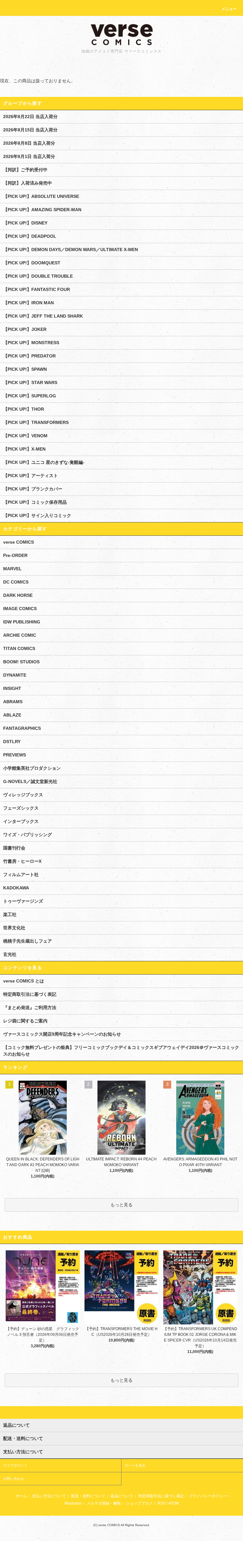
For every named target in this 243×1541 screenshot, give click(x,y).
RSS (161, 1503)
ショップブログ (139, 1503)
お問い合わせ (13, 1479)
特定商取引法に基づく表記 (29, 994)
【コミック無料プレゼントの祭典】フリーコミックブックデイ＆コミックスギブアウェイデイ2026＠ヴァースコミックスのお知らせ (121, 1051)
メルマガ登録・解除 (104, 1503)
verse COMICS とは (23, 980)
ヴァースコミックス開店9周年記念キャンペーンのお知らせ (62, 1034)
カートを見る (135, 1465)
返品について (121, 1496)
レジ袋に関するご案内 (25, 1020)
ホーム (21, 1496)
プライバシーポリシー (208, 1496)
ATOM (173, 1503)
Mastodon (73, 1503)
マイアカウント (15, 1465)
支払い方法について (49, 1496)
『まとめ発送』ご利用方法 (29, 1007)
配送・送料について (88, 1496)
